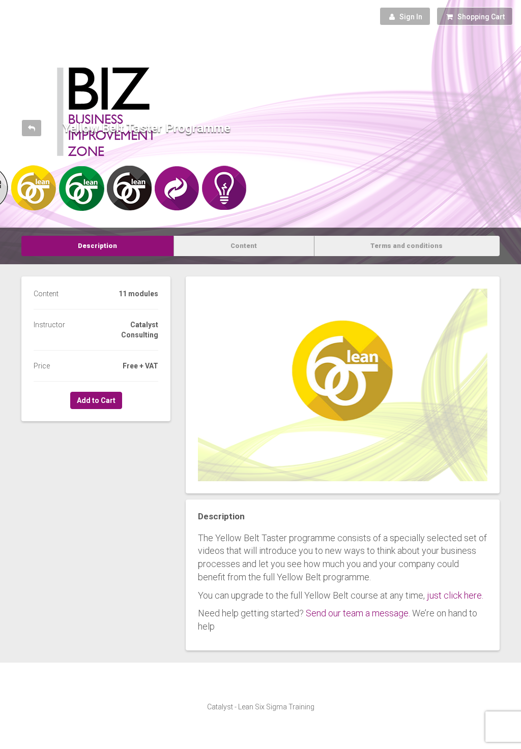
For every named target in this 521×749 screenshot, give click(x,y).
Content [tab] (243, 245)
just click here (454, 595)
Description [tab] (97, 245)
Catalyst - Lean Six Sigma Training (260, 707)
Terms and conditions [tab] (406, 245)
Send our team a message (357, 613)
